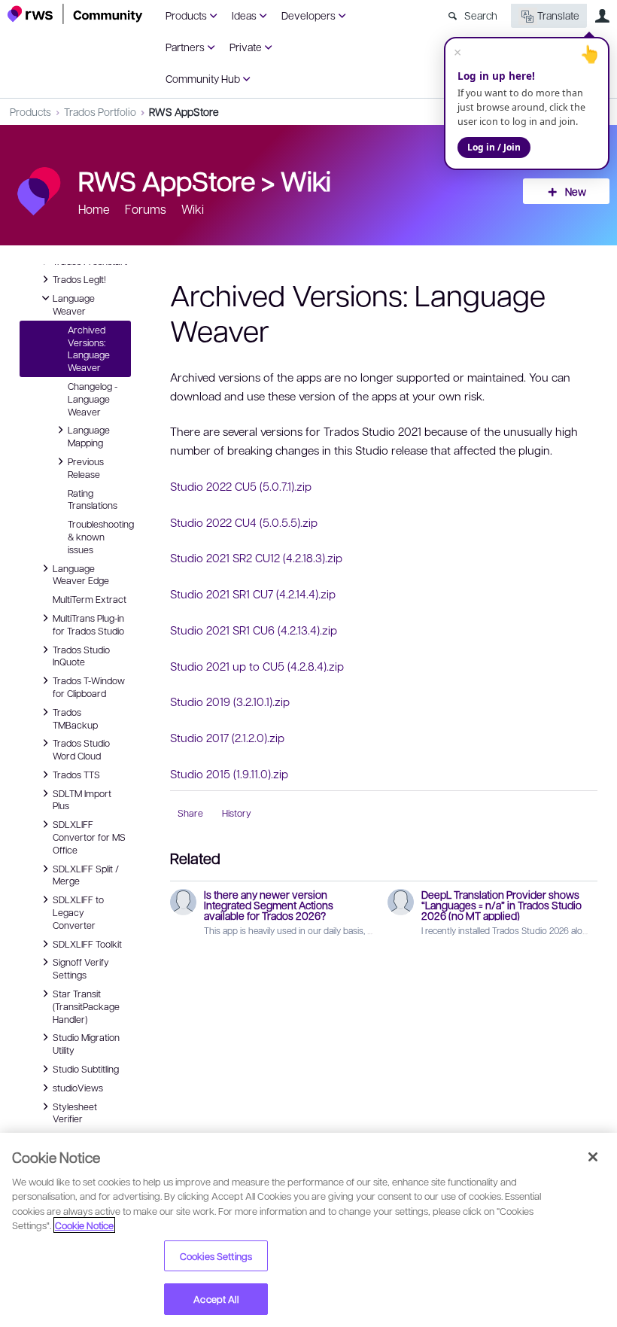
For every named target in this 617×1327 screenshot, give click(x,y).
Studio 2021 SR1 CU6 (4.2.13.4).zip (253, 630)
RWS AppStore (184, 111)
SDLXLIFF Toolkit (87, 943)
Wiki (306, 180)
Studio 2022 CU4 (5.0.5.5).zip (244, 522)
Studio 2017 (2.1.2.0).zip (227, 737)
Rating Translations (92, 499)
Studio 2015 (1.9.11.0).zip (229, 773)
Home (94, 209)
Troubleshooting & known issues (99, 536)
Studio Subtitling (86, 1068)
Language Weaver (74, 304)
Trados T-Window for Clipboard (89, 686)
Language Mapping (89, 435)
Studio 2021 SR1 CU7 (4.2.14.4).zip (253, 593)
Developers (308, 15)
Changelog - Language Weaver (92, 399)
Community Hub (203, 78)
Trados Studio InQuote (81, 655)
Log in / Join (494, 147)
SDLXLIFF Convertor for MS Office (89, 836)
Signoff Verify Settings (81, 967)
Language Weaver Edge (81, 574)
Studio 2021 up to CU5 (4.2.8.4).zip (257, 666)
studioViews (78, 1087)
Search (480, 15)
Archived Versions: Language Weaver (89, 348)
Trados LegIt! (79, 278)
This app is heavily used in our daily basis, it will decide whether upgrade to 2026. (360, 930)
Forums (145, 209)
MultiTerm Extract (89, 599)
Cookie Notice (84, 1225)
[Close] (592, 1156)
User (601, 15)
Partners (185, 46)
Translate (558, 15)
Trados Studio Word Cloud (81, 748)
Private (245, 46)
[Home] (75, 14)
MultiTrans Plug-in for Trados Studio (88, 623)
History (236, 813)
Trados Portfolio (100, 111)
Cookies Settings (216, 1255)
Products (186, 15)
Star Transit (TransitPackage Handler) (86, 1005)
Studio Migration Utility (86, 1043)
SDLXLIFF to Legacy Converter (78, 911)
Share (190, 813)
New (575, 191)
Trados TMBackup (75, 718)
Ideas (244, 15)
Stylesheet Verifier (75, 1112)
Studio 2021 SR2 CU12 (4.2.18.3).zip (256, 557)
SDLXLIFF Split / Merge (86, 874)
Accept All (215, 1298)
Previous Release (86, 467)
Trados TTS (76, 774)
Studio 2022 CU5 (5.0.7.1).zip (241, 486)
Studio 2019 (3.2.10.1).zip (230, 701)
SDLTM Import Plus (82, 799)
